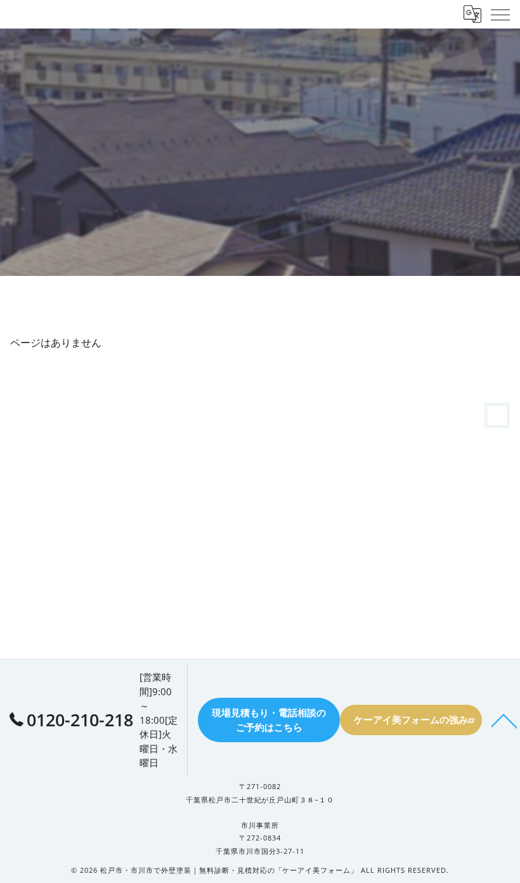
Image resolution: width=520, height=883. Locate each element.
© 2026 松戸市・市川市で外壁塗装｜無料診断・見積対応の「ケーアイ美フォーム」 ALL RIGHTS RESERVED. (259, 870)
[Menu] (500, 14)
